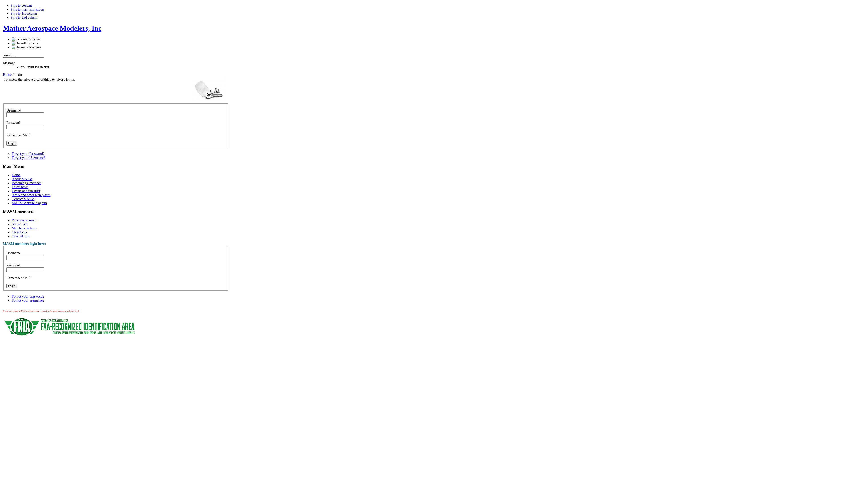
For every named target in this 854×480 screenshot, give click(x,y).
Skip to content (21, 5)
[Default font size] (25, 43)
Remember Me (16, 135)
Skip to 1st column (24, 13)
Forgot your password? (28, 296)
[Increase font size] (26, 39)
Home (7, 74)
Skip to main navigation (27, 9)
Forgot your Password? (28, 154)
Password (13, 122)
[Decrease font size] (26, 47)
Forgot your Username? (28, 158)
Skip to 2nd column (24, 17)
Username (13, 110)
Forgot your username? (28, 300)
